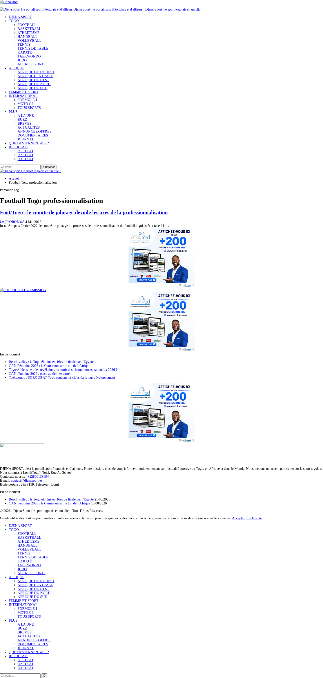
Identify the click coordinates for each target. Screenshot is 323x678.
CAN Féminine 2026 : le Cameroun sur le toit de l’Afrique (49, 366)
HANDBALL (28, 36)
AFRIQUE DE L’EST (33, 80)
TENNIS (24, 44)
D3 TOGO (25, 159)
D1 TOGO (25, 151)
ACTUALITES (29, 127)
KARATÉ (25, 52)
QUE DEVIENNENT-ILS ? (29, 143)
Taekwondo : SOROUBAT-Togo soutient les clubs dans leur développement (62, 377)
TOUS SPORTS (29, 107)
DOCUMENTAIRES (33, 135)
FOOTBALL (27, 25)
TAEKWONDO (29, 56)
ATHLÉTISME (29, 32)
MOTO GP (26, 104)
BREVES (24, 123)
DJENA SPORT (20, 17)
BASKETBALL (29, 28)
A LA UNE (26, 115)
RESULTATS (18, 147)
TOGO (14, 21)
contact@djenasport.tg (26, 480)
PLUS (13, 111)
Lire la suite (253, 518)
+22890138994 (38, 476)
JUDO (22, 60)
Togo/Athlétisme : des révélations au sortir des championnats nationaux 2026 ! (63, 369)
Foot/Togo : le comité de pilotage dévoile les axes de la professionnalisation (84, 212)
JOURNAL (26, 139)
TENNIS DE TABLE (33, 48)
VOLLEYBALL (30, 40)
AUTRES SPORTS (31, 64)
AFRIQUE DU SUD (32, 88)
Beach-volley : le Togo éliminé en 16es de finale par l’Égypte (51, 362)
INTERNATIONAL (23, 96)
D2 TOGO (25, 155)
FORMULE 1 (27, 100)
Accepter (238, 518)
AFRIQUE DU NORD (34, 84)
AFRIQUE (16, 68)
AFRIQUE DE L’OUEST (36, 72)
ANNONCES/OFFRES (34, 131)
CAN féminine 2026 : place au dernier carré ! (40, 373)
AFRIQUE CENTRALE (35, 76)
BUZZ (22, 119)
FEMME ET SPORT (23, 92)
